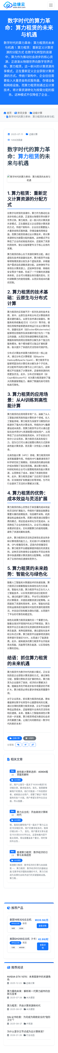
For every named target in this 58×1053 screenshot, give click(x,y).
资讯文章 (22, 112)
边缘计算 (37, 112)
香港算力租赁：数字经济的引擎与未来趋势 (32, 854)
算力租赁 (28, 156)
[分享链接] (33, 745)
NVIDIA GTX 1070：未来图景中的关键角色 (29, 978)
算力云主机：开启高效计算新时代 (32, 813)
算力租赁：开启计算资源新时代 (23, 1005)
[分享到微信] (18, 745)
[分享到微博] (25, 745)
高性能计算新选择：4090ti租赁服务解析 (32, 773)
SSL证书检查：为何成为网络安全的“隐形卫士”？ (28, 1018)
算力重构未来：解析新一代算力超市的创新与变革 (28, 992)
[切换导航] (50, 5)
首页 (9, 112)
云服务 (31, 738)
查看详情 (42, 925)
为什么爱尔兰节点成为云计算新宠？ (26, 1031)
